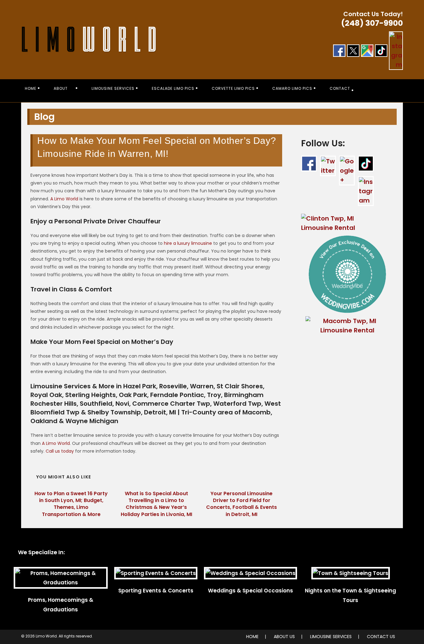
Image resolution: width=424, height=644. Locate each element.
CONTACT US (381, 636)
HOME (252, 636)
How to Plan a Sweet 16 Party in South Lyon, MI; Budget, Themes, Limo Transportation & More (71, 504)
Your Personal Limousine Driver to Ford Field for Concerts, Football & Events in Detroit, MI (241, 504)
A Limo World (64, 199)
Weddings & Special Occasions (250, 590)
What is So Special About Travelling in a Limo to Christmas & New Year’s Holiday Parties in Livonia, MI (156, 504)
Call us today (60, 451)
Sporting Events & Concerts (155, 590)
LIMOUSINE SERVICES (331, 636)
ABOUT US (284, 636)
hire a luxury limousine (188, 243)
